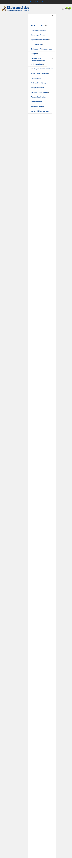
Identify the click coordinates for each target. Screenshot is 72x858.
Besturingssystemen (38, 35)
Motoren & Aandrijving (38, 83)
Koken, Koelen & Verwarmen (40, 73)
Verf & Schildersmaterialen (40, 111)
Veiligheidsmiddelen (37, 106)
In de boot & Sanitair (37, 64)
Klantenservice (24, 2)
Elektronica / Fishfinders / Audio (41, 49)
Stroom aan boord (37, 44)
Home (39, 2)
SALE (33, 25)
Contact (33, 2)
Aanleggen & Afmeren (38, 30)
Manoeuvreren (36, 78)
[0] (66, 9)
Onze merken (46, 2)
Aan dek (44, 25)
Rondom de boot (36, 102)
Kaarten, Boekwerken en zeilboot (41, 69)
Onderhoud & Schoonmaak (40, 92)
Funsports (34, 54)
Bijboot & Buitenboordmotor (40, 40)
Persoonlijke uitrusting (38, 97)
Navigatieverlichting (37, 88)
